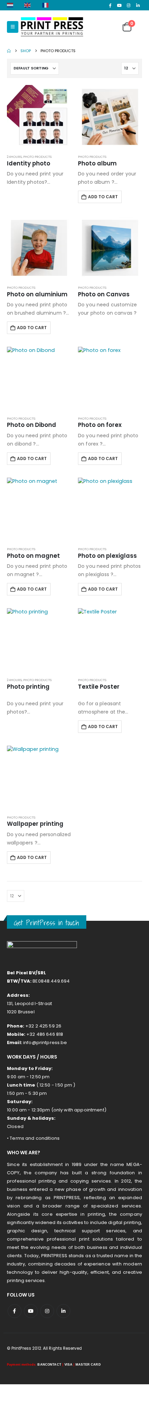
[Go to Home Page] (9, 51)
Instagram (47, 1311)
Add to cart (103, 197)
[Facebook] (110, 5)
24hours (14, 156)
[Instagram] (128, 5)
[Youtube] (119, 5)
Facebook (14, 1311)
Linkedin (63, 1311)
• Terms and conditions (33, 1138)
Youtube (31, 1311)
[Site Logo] (52, 26)
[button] (12, 27)
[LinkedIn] (138, 5)
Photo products (37, 156)
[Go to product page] (39, 117)
